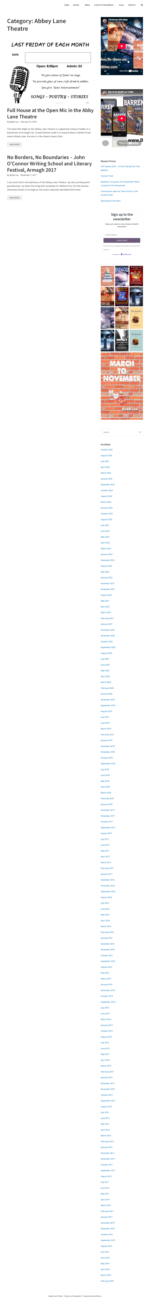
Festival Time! (107, 176)
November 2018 (108, 752)
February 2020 (107, 688)
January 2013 (106, 1077)
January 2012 (106, 1147)
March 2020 (106, 682)
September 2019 (108, 705)
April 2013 (105, 1060)
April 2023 (105, 542)
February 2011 (107, 1211)
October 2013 (107, 1031)
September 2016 (108, 891)
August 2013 (106, 1037)
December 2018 (107, 746)
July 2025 (105, 461)
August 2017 (106, 833)
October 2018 (107, 758)
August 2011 (106, 1176)
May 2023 (105, 537)
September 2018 (108, 763)
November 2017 (108, 816)
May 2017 (105, 851)
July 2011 (105, 1182)
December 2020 (107, 630)
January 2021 (106, 624)
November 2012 (108, 1089)
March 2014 (106, 1019)
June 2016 (105, 909)
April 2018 (105, 787)
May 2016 (105, 914)
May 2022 (105, 572)
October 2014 (107, 996)
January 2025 (106, 478)
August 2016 (106, 897)
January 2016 (106, 938)
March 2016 (106, 926)
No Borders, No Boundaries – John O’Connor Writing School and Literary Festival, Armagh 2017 (49, 163)
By (13, 121)
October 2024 (107, 490)
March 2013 (106, 1066)
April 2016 (105, 920)
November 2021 (108, 589)
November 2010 (108, 1228)
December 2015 (107, 944)
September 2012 (108, 1100)
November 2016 (108, 885)
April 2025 (105, 467)
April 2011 (105, 1199)
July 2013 (105, 1042)
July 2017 (105, 839)
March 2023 (106, 548)
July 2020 (105, 659)
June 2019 (105, 723)
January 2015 (106, 984)
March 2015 (106, 978)
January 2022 (106, 577)
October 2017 (107, 821)
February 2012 (107, 1141)
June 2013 (105, 1048)
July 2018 (105, 769)
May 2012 (105, 1124)
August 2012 (106, 1106)
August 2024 (106, 496)
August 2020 (106, 653)
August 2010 (106, 1246)
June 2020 (105, 665)
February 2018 (107, 798)
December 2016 (107, 880)
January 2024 (106, 507)
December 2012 (107, 1083)
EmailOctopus (127, 254)
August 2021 (106, 595)
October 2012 (107, 1095)
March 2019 (106, 728)
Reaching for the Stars (111, 201)
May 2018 (105, 781)
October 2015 (107, 955)
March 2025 (106, 473)
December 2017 (107, 810)
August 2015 (106, 967)
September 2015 (108, 961)
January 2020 (106, 694)
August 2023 (106, 519)
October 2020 (107, 641)
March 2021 (106, 612)
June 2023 (105, 531)
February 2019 (107, 734)
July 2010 (105, 1252)
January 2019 (106, 740)
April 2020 (105, 676)
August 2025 (106, 455)
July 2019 (105, 717)
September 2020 (108, 647)
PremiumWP (77, 1296)
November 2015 (108, 949)
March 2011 (106, 1205)
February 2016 (107, 932)
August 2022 (106, 566)
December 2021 (107, 583)
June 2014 (105, 1013)
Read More (16, 145)
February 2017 (107, 868)
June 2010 (105, 1257)
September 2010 (108, 1240)
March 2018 (106, 792)
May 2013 (105, 1054)
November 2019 (108, 699)
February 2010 (107, 1281)
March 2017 (106, 862)
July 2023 (105, 525)
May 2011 (105, 1193)
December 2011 (107, 1153)
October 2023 (107, 513)
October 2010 (107, 1234)
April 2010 (105, 1269)
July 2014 (105, 1007)
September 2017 (108, 827)
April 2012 (105, 1130)
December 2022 (107, 560)
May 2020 (105, 670)
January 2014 (106, 1025)
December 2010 (107, 1223)
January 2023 (106, 554)
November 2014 (108, 990)
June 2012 (105, 1118)
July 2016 (105, 903)
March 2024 (106, 502)
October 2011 (107, 1164)
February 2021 (107, 618)
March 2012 (106, 1135)
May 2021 (105, 601)
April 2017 (105, 856)
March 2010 (106, 1275)
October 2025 (107, 449)
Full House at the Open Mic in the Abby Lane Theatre (50, 113)
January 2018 (106, 804)
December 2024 (107, 484)
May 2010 (105, 1263)
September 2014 (108, 1002)
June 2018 (105, 775)
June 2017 (105, 845)
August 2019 (106, 711)
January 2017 (106, 874)
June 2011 (105, 1188)
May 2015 (105, 973)
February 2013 (107, 1071)
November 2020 (108, 635)
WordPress (97, 1296)
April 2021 (105, 606)
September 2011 (108, 1170)
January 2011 (106, 1217)
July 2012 (105, 1112)
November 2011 (108, 1159)
